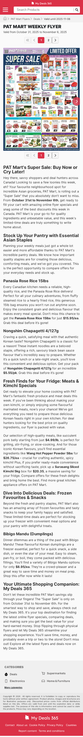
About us (21, 725)
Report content (28, 730)
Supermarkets (56, 673)
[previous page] (34, 40)
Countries (71, 725)
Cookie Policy (37, 725)
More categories (13, 687)
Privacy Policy (55, 725)
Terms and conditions (51, 730)
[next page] (55, 40)
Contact (10, 725)
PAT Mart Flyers (20, 18)
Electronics (17, 681)
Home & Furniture (58, 681)
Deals (37, 18)
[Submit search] (77, 10)
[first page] (27, 40)
